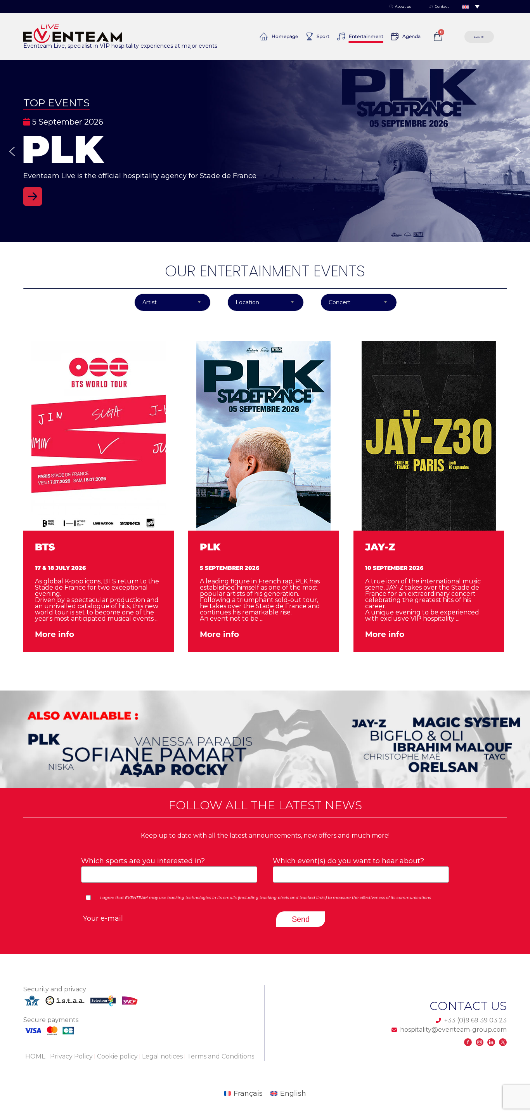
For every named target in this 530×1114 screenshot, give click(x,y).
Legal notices (162, 1056)
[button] (265, 151)
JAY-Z (380, 547)
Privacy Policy (71, 1056)
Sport (323, 36)
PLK (210, 547)
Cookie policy (117, 1056)
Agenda (411, 36)
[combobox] (169, 874)
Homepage (285, 36)
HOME (35, 1056)
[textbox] (166, 874)
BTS (45, 547)
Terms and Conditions (220, 1056)
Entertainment (366, 36)
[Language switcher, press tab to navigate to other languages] (470, 6)
